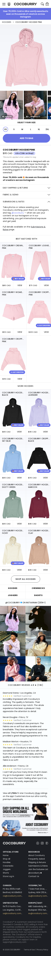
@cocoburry (17, 212)
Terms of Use (29, 949)
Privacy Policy (42, 949)
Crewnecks (8, 866)
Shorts (6, 873)
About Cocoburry (36, 855)
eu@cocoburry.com (37, 913)
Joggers (6, 869)
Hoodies (6, 22)
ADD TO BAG (27, 138)
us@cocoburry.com (12, 913)
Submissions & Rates (38, 866)
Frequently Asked (36, 859)
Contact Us (33, 876)
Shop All (6, 859)
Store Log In (8, 876)
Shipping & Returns (37, 862)
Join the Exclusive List (38, 869)
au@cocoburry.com (37, 896)
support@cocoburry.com (14, 942)
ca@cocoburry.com (12, 896)
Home (5, 855)
